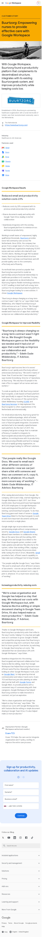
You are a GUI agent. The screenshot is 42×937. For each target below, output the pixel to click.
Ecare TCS (10, 733)
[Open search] (39, 3)
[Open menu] (2, 3)
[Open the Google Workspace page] (13, 3)
